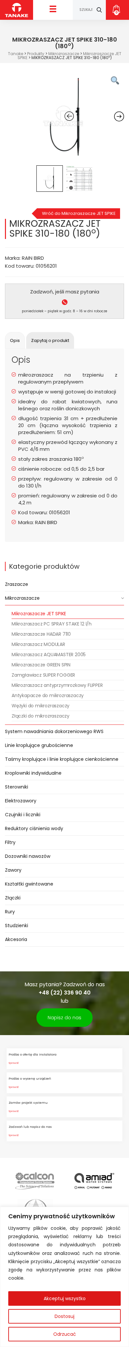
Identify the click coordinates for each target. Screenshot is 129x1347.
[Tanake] (16, 9)
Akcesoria (16, 939)
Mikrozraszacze (22, 598)
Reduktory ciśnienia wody (34, 828)
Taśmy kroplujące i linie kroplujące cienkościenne (61, 759)
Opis (15, 340)
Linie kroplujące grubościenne (39, 745)
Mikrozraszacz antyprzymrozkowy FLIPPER (57, 685)
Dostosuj (64, 1316)
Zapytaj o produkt (50, 340)
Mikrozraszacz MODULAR (38, 644)
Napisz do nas (64, 1017)
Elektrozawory (20, 800)
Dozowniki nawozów (27, 856)
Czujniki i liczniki (22, 814)
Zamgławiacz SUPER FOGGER (43, 675)
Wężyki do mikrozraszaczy (40, 705)
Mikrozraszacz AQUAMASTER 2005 (49, 654)
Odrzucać (64, 1334)
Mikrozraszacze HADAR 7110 (41, 634)
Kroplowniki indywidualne (33, 773)
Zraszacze (16, 584)
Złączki (13, 897)
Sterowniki (16, 787)
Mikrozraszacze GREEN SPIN (41, 664)
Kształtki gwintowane (29, 884)
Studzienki (16, 925)
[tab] (15, 340)
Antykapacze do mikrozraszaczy (48, 695)
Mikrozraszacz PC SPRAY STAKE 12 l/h (52, 624)
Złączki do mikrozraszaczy (40, 716)
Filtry (10, 842)
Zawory (13, 870)
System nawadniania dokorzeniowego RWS (54, 731)
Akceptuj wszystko (65, 1298)
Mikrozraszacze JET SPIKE (39, 613)
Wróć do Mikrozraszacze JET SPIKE (79, 213)
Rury (10, 911)
